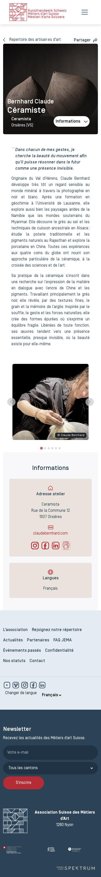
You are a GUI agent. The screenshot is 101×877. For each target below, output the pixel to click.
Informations (68, 121)
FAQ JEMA (62, 640)
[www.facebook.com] (34, 685)
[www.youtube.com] (7, 685)
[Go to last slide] (11, 402)
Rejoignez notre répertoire (57, 630)
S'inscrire (23, 783)
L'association (15, 630)
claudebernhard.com (50, 533)
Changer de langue (21, 693)
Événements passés (22, 651)
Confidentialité (59, 651)
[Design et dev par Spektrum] (75, 868)
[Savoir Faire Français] (56, 850)
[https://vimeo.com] (16, 685)
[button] (86, 40)
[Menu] (85, 12)
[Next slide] (89, 402)
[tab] (41, 448)
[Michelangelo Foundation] (83, 850)
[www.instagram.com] (25, 685)
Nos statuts (14, 661)
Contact (37, 661)
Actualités (13, 640)
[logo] (38, 12)
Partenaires (38, 640)
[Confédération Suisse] (23, 849)
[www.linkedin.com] (42, 685)
